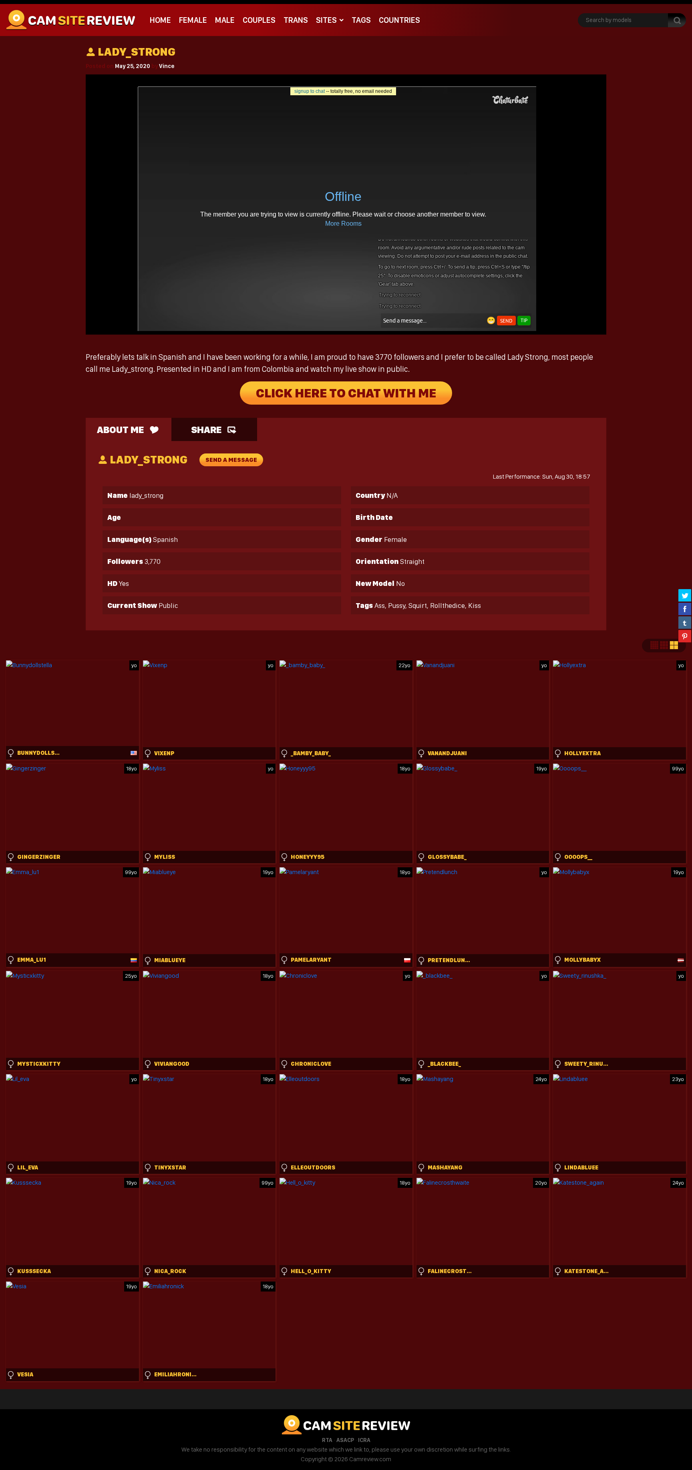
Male (225, 20)
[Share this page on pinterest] (684, 636)
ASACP (345, 1440)
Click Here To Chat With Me (346, 393)
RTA (327, 1440)
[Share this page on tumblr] (684, 622)
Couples (259, 20)
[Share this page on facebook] (684, 608)
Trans (296, 20)
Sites (326, 20)
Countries (399, 20)
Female (193, 20)
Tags (361, 20)
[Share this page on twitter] (684, 595)
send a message (231, 459)
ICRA (364, 1440)
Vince (167, 66)
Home (160, 20)
